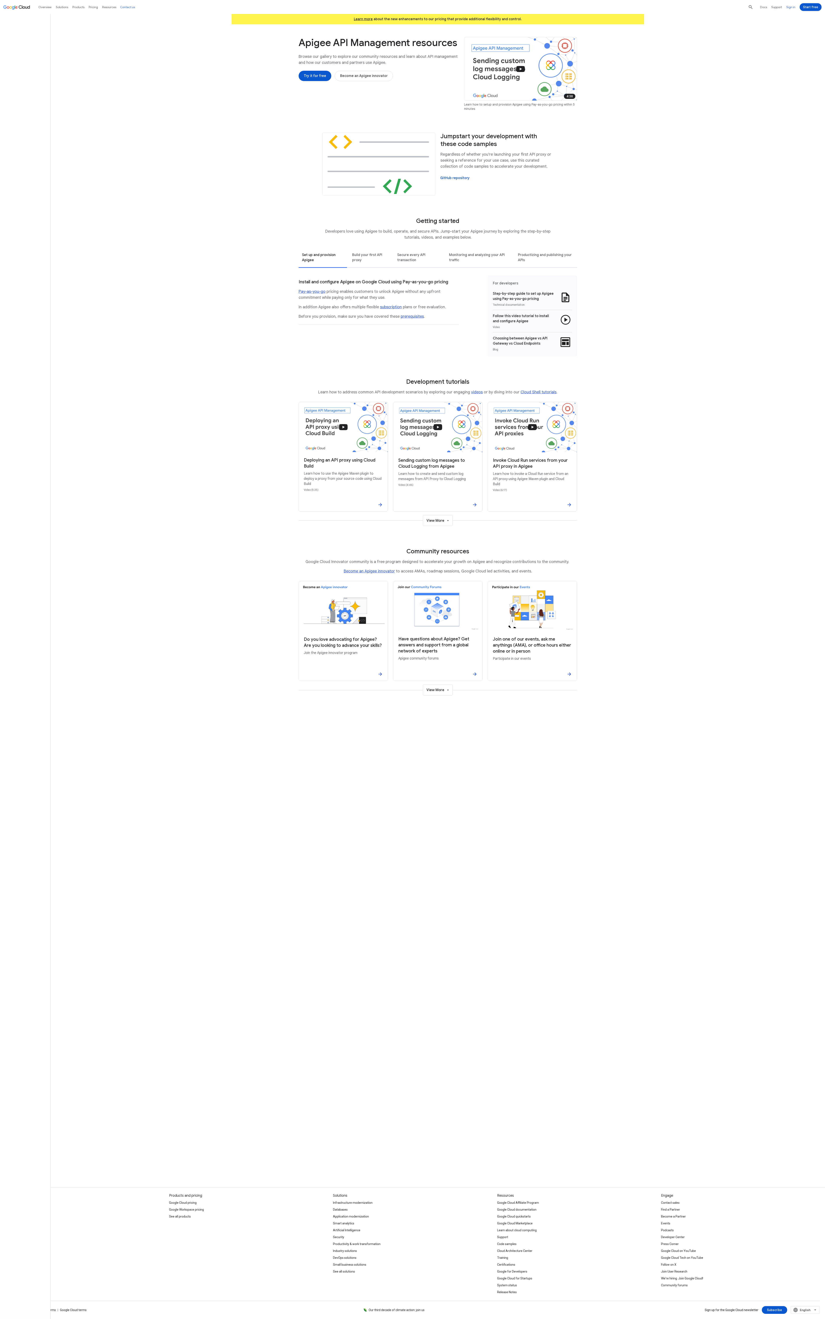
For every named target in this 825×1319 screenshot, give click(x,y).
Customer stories (368, 1161)
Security (338, 1237)
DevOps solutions (344, 1257)
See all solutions (344, 1271)
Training (502, 1257)
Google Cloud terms (73, 1310)
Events (665, 1223)
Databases (340, 1209)
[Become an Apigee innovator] (364, 76)
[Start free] (811, 7)
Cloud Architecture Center (514, 1251)
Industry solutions (345, 1251)
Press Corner (670, 1244)
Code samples (506, 1244)
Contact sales (670, 1202)
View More (435, 520)
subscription (391, 307)
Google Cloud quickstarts (514, 1216)
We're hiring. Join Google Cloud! (682, 1278)
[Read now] (330, 798)
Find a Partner (670, 1209)
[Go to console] (369, 1105)
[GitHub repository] (455, 178)
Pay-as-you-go (312, 291)
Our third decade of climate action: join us (397, 1310)
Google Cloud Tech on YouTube (682, 1257)
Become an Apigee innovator (369, 571)
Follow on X (668, 1264)
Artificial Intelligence (346, 1230)
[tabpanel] (438, 316)
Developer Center (673, 1237)
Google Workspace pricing (186, 1209)
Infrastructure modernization (353, 1202)
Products (78, 7)
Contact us (507, 1161)
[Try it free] (335, 1105)
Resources (109, 7)
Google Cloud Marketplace (515, 1223)
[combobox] (805, 1310)
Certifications (506, 1264)
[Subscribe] (774, 1310)
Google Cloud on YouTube (678, 1251)
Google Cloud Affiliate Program (518, 1202)
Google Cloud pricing (183, 1202)
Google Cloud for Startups (514, 1278)
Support (776, 7)
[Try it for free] (315, 76)
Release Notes (507, 1292)
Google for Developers (512, 1271)
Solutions (62, 7)
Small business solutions (349, 1264)
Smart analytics (343, 1223)
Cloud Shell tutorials (538, 392)
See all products (180, 1216)
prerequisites (412, 316)
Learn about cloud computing (517, 1230)
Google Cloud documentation (516, 1209)
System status (507, 1285)
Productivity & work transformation (356, 1244)
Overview (45, 7)
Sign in (790, 7)
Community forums (674, 1285)
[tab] (323, 257)
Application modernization (351, 1216)
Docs (763, 7)
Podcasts (667, 1230)
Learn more (363, 19)
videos (477, 392)
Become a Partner (673, 1216)
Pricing (93, 7)
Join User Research (674, 1271)
